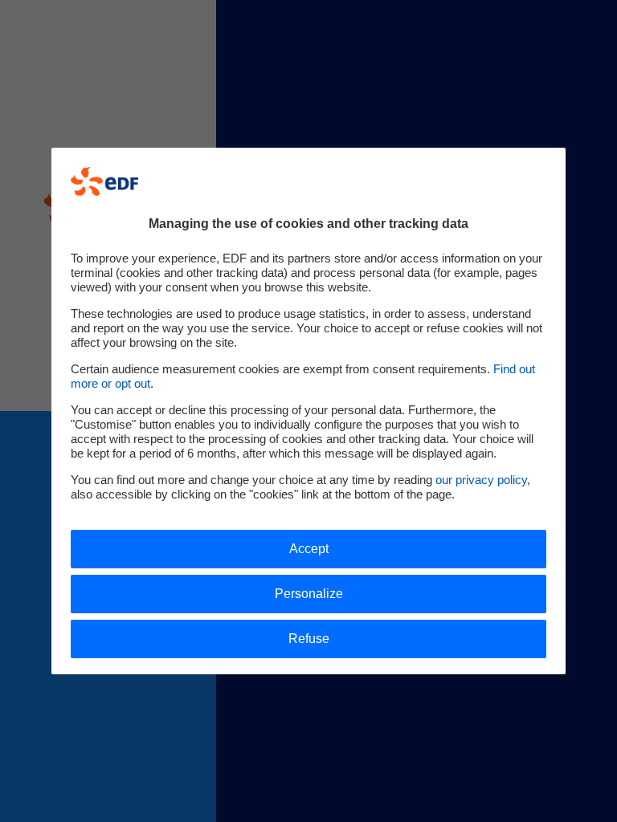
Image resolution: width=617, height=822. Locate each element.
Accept (309, 548)
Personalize (309, 593)
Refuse (308, 638)
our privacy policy (481, 479)
